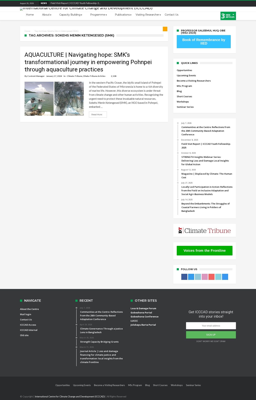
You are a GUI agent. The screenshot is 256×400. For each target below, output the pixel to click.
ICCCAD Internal (28, 330)
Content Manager (36, 76)
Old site (24, 335)
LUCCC (134, 320)
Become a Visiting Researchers (194, 80)
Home (27, 31)
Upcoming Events (186, 75)
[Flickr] (214, 4)
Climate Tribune (74, 76)
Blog (179, 91)
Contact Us (26, 319)
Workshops (183, 101)
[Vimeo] (227, 4)
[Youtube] (220, 4)
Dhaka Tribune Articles (94, 76)
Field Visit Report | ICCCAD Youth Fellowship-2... (74, 3)
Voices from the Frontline (205, 250)
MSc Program (184, 85)
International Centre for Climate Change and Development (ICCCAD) (70, 396)
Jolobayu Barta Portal (143, 324)
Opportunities (184, 70)
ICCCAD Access (28, 324)
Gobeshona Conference (144, 316)
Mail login (25, 314)
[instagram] (233, 4)
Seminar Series (185, 106)
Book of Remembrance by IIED (203, 41)
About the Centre (29, 309)
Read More (96, 114)
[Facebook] (194, 4)
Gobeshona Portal (141, 312)
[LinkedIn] (207, 4)
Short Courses (184, 96)
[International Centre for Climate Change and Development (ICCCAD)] (86, 7)
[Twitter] (201, 4)
